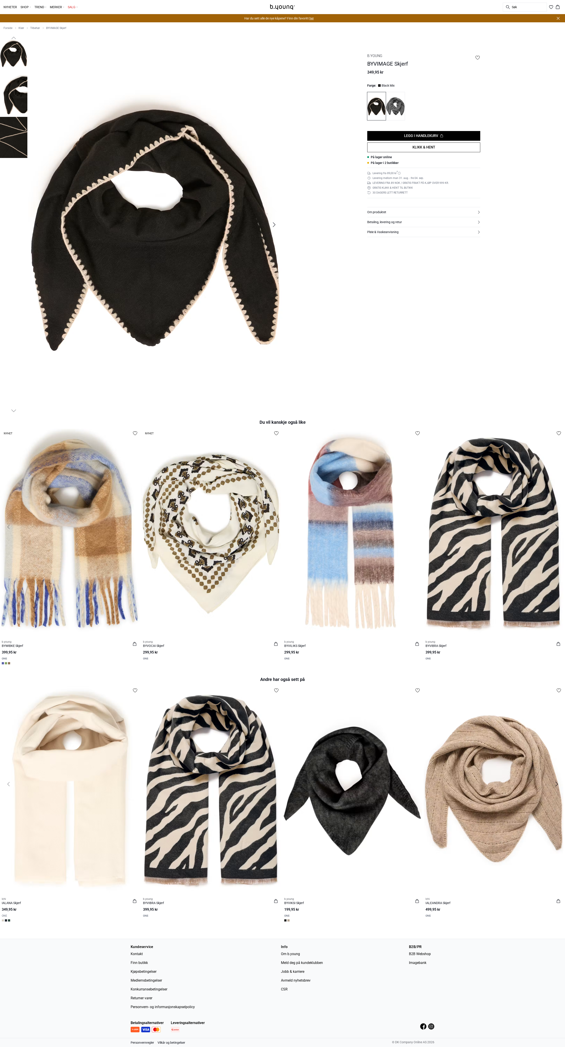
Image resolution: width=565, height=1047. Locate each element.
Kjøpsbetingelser (143, 971)
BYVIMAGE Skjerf (56, 28)
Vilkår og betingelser (171, 1042)
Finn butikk (139, 963)
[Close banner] (558, 18)
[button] (423, 212)
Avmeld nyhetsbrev (296, 980)
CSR (284, 989)
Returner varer (141, 998)
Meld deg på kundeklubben (302, 963)
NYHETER (10, 7)
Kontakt (137, 954)
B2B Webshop (420, 954)
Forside (8, 28)
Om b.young (290, 954)
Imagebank (417, 963)
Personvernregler (142, 1042)
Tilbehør (35, 28)
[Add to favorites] (477, 57)
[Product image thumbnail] (13, 53)
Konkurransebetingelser (149, 989)
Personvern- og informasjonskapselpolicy (163, 1007)
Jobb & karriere (292, 971)
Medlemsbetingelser (146, 980)
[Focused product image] (155, 225)
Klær (21, 28)
